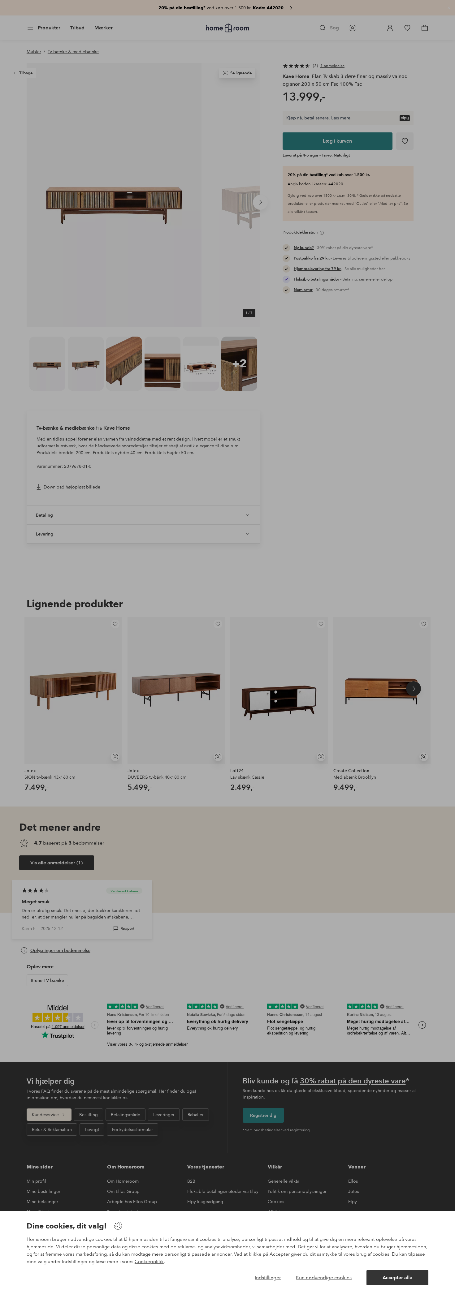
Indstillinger (268, 1277)
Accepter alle (397, 1277)
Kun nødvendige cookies (324, 1277)
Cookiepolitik (149, 1261)
